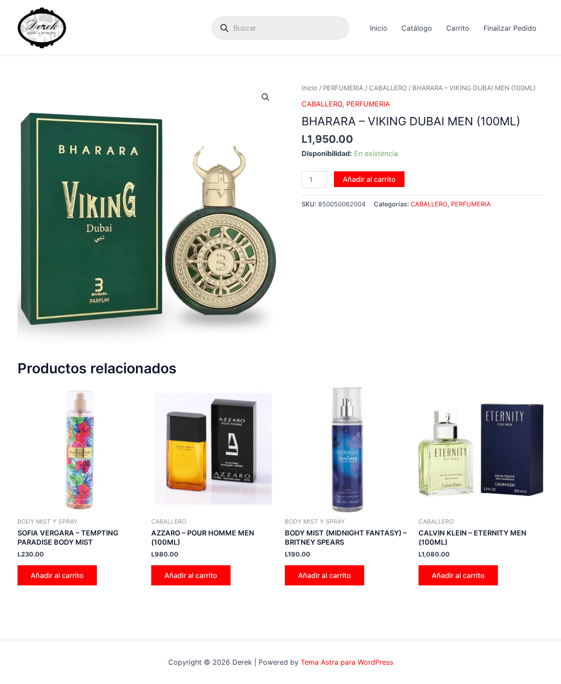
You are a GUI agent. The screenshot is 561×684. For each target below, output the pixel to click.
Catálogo (416, 28)
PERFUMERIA (343, 88)
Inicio (378, 28)
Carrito (457, 28)
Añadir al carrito (369, 179)
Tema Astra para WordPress (347, 662)
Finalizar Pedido (509, 28)
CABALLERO (388, 88)
